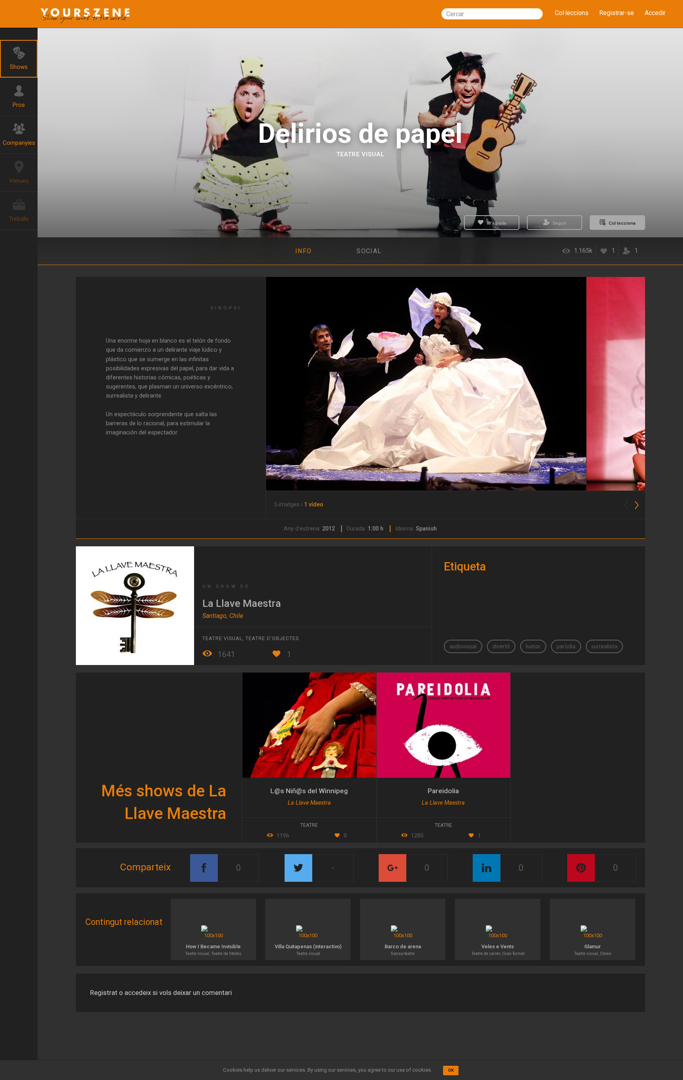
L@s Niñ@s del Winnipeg (309, 791)
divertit (501, 646)
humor (533, 646)
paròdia (566, 646)
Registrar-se (616, 13)
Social (369, 251)
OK (451, 1070)
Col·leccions (572, 13)
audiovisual (463, 646)
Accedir (655, 13)
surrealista (604, 646)
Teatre (443, 825)
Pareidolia (443, 791)
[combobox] (492, 13)
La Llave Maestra (241, 603)
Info (303, 251)
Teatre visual (360, 154)
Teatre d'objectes (272, 638)
